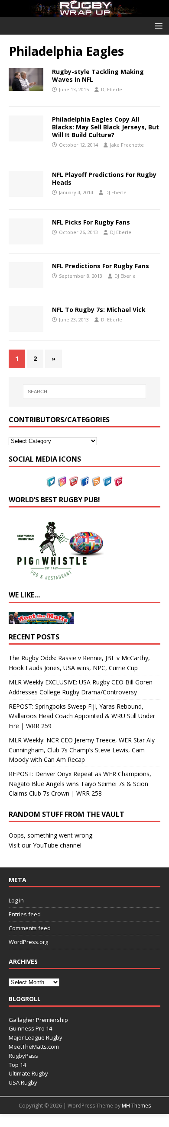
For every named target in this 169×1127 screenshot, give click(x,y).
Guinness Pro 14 (30, 1028)
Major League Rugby (35, 1037)
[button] (157, 25)
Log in (16, 900)
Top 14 (17, 1065)
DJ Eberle (111, 89)
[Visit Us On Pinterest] (118, 481)
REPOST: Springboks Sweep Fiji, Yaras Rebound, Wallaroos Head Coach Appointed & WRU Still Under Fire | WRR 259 (82, 716)
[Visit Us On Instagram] (62, 481)
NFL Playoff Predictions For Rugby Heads (104, 178)
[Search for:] (84, 391)
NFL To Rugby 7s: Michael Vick (99, 309)
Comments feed (30, 928)
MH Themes (136, 1105)
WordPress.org (28, 942)
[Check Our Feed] (95, 481)
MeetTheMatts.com (34, 1046)
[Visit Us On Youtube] (73, 481)
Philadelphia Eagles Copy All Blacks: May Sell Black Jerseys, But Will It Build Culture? (105, 127)
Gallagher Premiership (38, 1020)
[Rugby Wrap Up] (84, 12)
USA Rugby (23, 1082)
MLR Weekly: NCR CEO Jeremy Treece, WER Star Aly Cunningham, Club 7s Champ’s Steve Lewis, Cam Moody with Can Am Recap (82, 750)
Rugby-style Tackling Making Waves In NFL (98, 75)
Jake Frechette (127, 144)
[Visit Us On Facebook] (84, 481)
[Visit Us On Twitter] (50, 481)
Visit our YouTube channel (45, 845)
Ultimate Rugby (28, 1073)
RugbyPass (23, 1056)
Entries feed (25, 914)
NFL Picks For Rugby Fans (91, 222)
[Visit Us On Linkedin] (107, 481)
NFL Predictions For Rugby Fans (100, 266)
